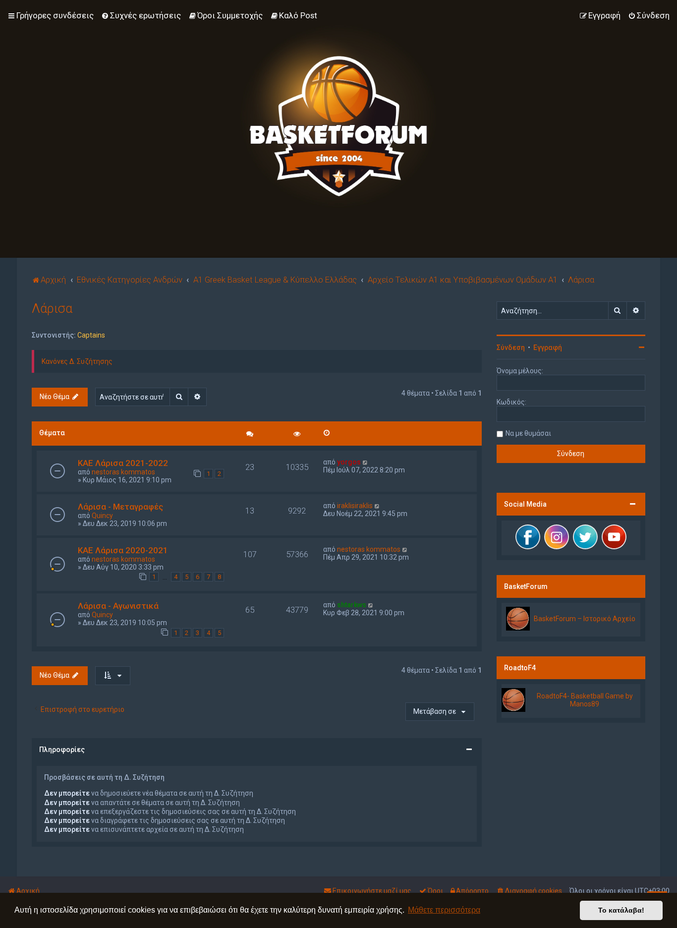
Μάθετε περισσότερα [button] (444, 910)
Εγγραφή (547, 347)
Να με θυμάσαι (528, 433)
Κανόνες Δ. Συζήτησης (77, 361)
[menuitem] (141, 15)
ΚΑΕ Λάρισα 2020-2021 (123, 550)
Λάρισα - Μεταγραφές (120, 507)
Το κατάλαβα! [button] (621, 910)
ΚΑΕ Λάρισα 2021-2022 (123, 463)
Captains (91, 335)
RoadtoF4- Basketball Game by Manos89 (585, 700)
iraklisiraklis (355, 506)
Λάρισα (52, 308)
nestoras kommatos (123, 472)
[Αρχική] (338, 116)
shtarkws (351, 605)
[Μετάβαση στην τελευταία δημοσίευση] (365, 462)
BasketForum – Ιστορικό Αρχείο (584, 619)
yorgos (349, 462)
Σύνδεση (511, 347)
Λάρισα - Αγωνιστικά (118, 606)
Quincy (102, 516)
